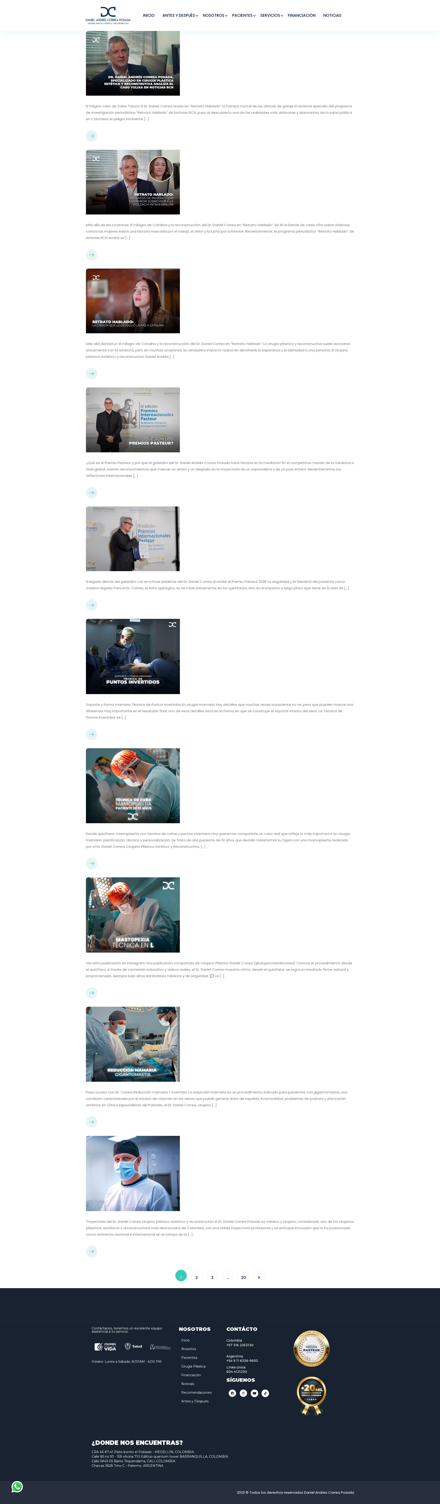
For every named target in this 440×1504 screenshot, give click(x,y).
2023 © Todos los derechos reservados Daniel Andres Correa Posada (295, 1492)
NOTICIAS (332, 15)
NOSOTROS (213, 15)
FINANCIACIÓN (302, 15)
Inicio (185, 1340)
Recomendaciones (196, 1392)
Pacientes (189, 1358)
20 (243, 1277)
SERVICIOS (270, 15)
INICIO (149, 15)
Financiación (191, 1375)
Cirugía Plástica (193, 1366)
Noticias (187, 1384)
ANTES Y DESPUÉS (178, 15)
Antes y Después (195, 1401)
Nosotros (188, 1349)
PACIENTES (242, 15)
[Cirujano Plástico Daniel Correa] (108, 15)
